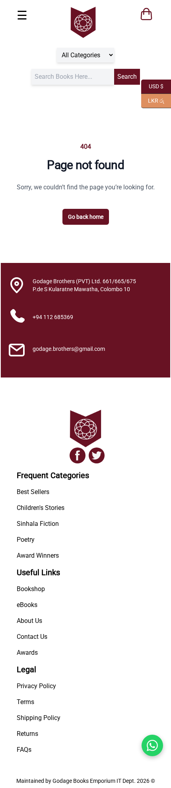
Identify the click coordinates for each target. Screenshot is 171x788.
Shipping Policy (38, 718)
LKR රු (152, 100)
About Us (29, 621)
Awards (27, 652)
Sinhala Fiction (38, 523)
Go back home (85, 217)
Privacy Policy (36, 686)
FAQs (24, 749)
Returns (27, 733)
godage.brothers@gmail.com (69, 349)
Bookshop (31, 589)
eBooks (27, 605)
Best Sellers (33, 492)
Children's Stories (40, 508)
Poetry (26, 539)
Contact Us (32, 636)
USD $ (152, 86)
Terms (25, 702)
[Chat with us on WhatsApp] (152, 745)
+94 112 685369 (53, 317)
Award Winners (38, 555)
